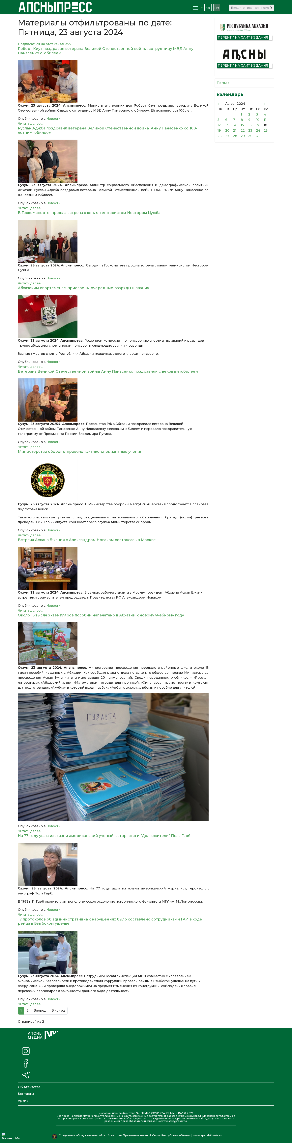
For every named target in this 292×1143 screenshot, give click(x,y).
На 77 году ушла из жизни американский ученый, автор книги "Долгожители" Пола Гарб (104, 836)
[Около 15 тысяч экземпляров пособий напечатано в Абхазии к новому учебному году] (113, 643)
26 (219, 136)
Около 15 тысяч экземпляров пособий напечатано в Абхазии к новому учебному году (101, 615)
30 (250, 136)
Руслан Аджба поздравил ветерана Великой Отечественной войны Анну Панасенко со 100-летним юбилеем (107, 130)
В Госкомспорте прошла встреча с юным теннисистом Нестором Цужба (89, 213)
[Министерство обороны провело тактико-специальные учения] (113, 480)
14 (234, 125)
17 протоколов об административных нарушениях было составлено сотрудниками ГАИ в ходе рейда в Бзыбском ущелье (110, 921)
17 (257, 125)
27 (227, 136)
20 (227, 130)
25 (266, 130)
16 (249, 125)
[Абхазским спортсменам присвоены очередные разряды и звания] (113, 316)
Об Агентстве (29, 1087)
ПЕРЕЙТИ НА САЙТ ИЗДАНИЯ (243, 37)
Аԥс (208, 7)
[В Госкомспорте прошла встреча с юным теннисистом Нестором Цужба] (113, 241)
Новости (53, 119)
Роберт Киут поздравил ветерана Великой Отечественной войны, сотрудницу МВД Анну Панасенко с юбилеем (105, 51)
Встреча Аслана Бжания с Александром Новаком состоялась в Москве (87, 540)
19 (219, 130)
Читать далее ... (30, 123)
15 (242, 125)
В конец (58, 1010)
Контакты (26, 1094)
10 (257, 120)
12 (219, 125)
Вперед (40, 1010)
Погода (223, 83)
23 (250, 130)
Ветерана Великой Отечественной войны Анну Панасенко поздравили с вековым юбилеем (108, 371)
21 (234, 130)
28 (235, 136)
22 (243, 130)
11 (265, 120)
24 (258, 130)
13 (226, 125)
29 (243, 136)
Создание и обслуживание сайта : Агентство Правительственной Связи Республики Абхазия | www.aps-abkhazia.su (141, 1135)
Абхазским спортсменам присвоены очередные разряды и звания (83, 288)
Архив (23, 1101)
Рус (217, 7)
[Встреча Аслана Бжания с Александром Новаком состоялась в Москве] (113, 568)
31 (257, 136)
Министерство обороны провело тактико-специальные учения (80, 451)
